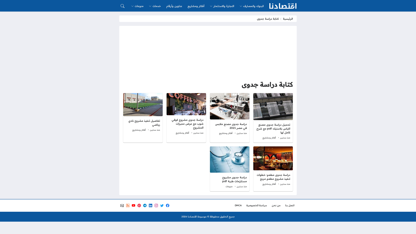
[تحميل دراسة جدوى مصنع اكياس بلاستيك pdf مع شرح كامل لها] (273, 118)
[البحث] (122, 6)
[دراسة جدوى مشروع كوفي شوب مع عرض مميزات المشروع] (186, 118)
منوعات (229, 186)
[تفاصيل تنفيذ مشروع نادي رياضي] (143, 118)
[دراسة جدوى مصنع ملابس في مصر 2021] (229, 118)
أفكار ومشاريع (269, 137)
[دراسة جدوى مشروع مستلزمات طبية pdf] (229, 168)
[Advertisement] (208, 54)
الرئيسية (288, 18)
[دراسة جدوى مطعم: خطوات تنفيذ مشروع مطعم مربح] (273, 168)
